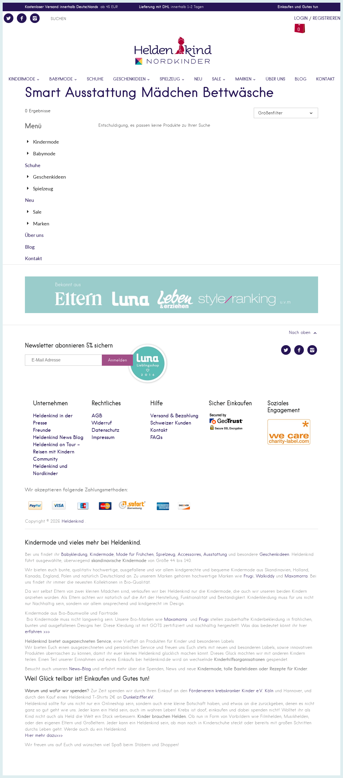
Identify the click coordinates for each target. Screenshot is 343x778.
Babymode (61, 79)
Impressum (103, 437)
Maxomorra (296, 576)
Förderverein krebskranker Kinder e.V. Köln (232, 690)
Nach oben (300, 332)
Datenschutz (105, 430)
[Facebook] (22, 18)
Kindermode (22, 79)
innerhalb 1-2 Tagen (171, 7)
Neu (198, 79)
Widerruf (102, 423)
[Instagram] (35, 18)
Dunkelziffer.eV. (138, 697)
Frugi (248, 576)
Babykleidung (74, 554)
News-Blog (80, 668)
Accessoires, (190, 554)
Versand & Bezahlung (174, 416)
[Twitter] (8, 18)
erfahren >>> (37, 631)
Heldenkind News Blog (58, 437)
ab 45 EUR (71, 7)
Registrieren (326, 18)
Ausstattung (215, 554)
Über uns (275, 79)
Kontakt (325, 79)
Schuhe (95, 79)
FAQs (156, 437)
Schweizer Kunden (170, 423)
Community (45, 459)
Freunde (42, 430)
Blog (301, 79)
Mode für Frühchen (135, 554)
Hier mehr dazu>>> (44, 735)
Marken (244, 79)
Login (301, 18)
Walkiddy (265, 576)
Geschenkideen (130, 79)
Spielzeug (170, 79)
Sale (217, 79)
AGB (97, 416)
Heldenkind (73, 521)
